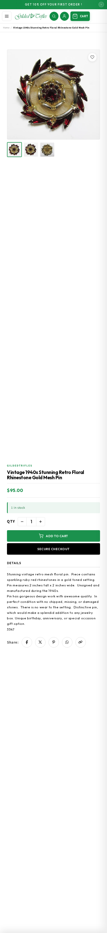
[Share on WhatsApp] (67, 642)
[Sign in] (64, 16)
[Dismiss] (101, 4)
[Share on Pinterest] (54, 642)
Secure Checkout (53, 549)
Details (14, 563)
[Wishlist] (92, 57)
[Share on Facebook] (27, 642)
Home (6, 27)
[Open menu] (6, 16)
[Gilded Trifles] (31, 16)
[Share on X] (40, 642)
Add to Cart (57, 536)
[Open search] (54, 16)
